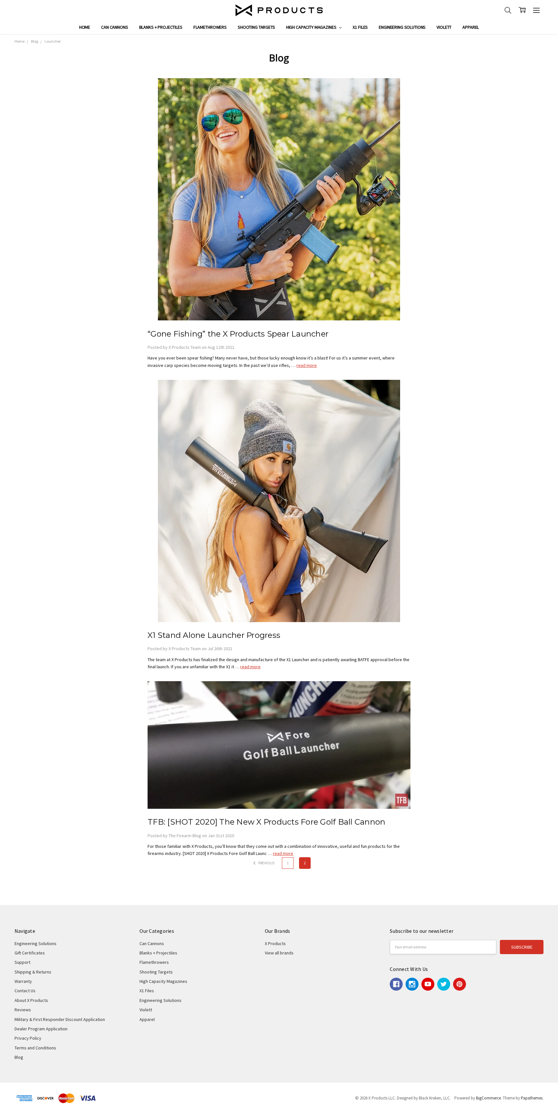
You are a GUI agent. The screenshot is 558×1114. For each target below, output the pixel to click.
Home (84, 27)
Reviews (23, 1010)
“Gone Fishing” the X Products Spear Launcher (238, 333)
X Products (275, 943)
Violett (444, 27)
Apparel (470, 27)
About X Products (31, 1000)
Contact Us (25, 991)
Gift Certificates (30, 953)
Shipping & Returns (33, 972)
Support (22, 962)
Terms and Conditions (35, 1048)
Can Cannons (114, 27)
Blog (19, 1057)
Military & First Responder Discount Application (60, 1019)
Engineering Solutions (402, 27)
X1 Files (360, 27)
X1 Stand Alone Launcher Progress (214, 635)
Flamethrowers (210, 27)
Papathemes (531, 1098)
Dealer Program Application (41, 1029)
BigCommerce (488, 1098)
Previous (266, 862)
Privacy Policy (28, 1038)
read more (306, 365)
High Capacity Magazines (311, 27)
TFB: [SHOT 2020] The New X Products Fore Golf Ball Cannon (266, 822)
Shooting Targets (256, 27)
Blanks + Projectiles (160, 27)
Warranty (23, 981)
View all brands (279, 953)
